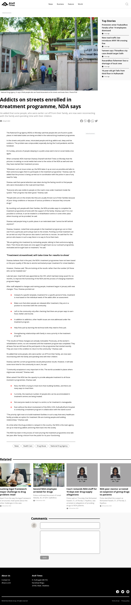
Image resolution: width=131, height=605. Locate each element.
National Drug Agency (59, 446)
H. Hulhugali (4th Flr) (40, 580)
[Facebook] (117, 591)
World (80, 4)
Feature (71, 4)
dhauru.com (6, 583)
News (51, 4)
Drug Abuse (41, 446)
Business (60, 4)
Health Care (27, 446)
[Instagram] (127, 591)
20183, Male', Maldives (40, 586)
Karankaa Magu (38, 583)
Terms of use (115, 601)
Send (44, 557)
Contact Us (6, 580)
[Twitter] (122, 591)
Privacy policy (125, 601)
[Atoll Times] (24, 4)
